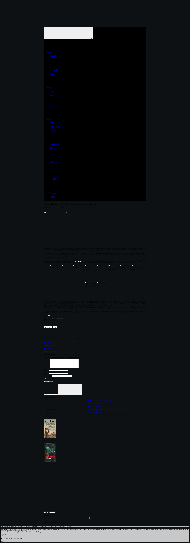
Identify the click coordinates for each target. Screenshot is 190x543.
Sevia (65, 207)
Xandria (52, 121)
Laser (49, 315)
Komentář (47, 368)
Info (51, 199)
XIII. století (53, 129)
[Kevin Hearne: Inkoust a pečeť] (102, 290)
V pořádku (68, 526)
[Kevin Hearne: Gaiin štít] (102, 273)
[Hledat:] (51, 394)
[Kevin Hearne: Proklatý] (67, 273)
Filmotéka (49, 87)
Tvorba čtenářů (53, 176)
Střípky (52, 165)
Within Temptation (54, 127)
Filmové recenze (54, 88)
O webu (49, 192)
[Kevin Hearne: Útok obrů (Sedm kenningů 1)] (114, 273)
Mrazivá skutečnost (54, 144)
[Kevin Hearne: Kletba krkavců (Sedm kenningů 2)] (90, 290)
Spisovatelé (53, 68)
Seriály (52, 91)
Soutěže (52, 164)
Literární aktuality (54, 72)
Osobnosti (52, 106)
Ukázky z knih (53, 56)
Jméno (46, 370)
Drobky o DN (53, 197)
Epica (51, 122)
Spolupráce (53, 196)
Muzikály (52, 130)
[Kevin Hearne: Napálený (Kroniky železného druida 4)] (90, 273)
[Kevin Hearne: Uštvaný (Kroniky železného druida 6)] (137, 273)
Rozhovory (55, 70)
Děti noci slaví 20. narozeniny (94, 403)
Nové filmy (53, 90)
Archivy (46, 510)
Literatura (49, 52)
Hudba (48, 119)
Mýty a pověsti (53, 145)
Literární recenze (54, 53)
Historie (52, 147)
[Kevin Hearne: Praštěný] (79, 273)
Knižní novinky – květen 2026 (94, 411)
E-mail (46, 373)
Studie (51, 73)
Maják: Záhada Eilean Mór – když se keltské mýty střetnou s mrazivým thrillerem (106, 409)
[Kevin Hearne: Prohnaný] (55, 273)
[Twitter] (58, 496)
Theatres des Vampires (55, 126)
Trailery (52, 92)
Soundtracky (53, 131)
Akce (51, 161)
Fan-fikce (55, 179)
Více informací (61, 526)
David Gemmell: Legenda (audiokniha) (96, 408)
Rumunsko (52, 148)
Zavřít (2, 541)
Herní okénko (53, 162)
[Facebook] (58, 12)
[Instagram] (58, 23)
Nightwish (52, 123)
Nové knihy (53, 55)
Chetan (9, 524)
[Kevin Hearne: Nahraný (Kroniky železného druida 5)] (126, 273)
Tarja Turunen (53, 125)
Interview (55, 108)
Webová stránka (48, 376)
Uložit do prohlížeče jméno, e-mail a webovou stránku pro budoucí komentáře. (64, 379)
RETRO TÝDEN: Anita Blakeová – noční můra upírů (99, 400)
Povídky (52, 76)
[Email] (58, 508)
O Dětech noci (53, 193)
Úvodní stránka (50, 41)
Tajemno (49, 143)
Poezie (54, 180)
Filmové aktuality (54, 94)
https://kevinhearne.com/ (57, 318)
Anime (51, 95)
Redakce (52, 195)
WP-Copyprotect (15, 524)
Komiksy (52, 74)
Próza (54, 178)
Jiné (48, 160)
